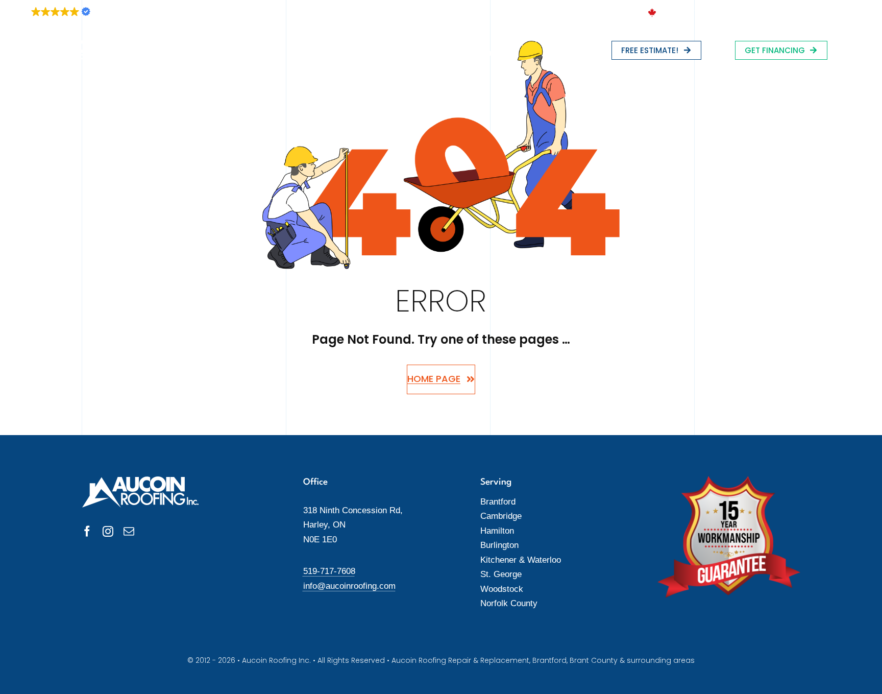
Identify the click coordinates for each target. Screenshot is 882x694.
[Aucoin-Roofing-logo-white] (69, 44)
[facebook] (87, 531)
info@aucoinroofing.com (349, 586)
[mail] (129, 531)
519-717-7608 (329, 571)
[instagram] (108, 531)
